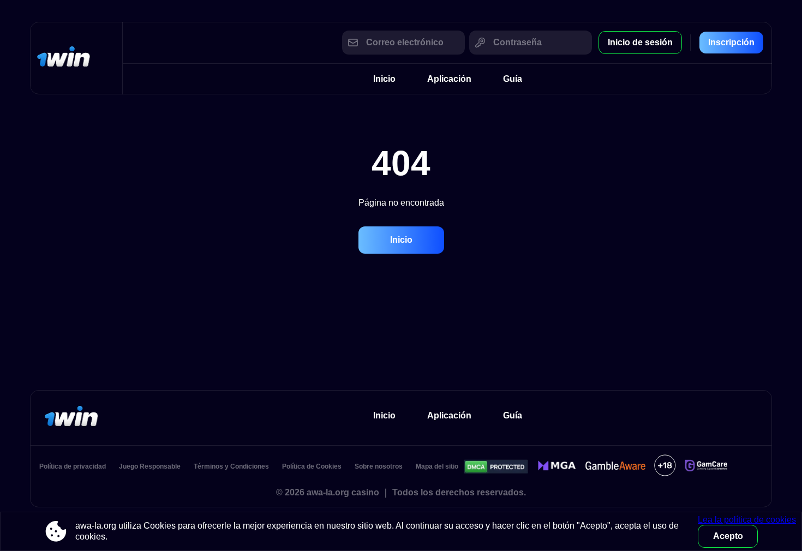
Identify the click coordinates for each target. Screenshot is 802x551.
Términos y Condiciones (231, 466)
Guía (512, 78)
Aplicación (449, 78)
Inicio (384, 78)
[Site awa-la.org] (76, 58)
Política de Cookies (312, 466)
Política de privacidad (72, 466)
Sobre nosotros (379, 466)
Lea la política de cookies (747, 519)
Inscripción (731, 42)
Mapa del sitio (437, 466)
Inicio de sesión (640, 42)
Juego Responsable (150, 466)
